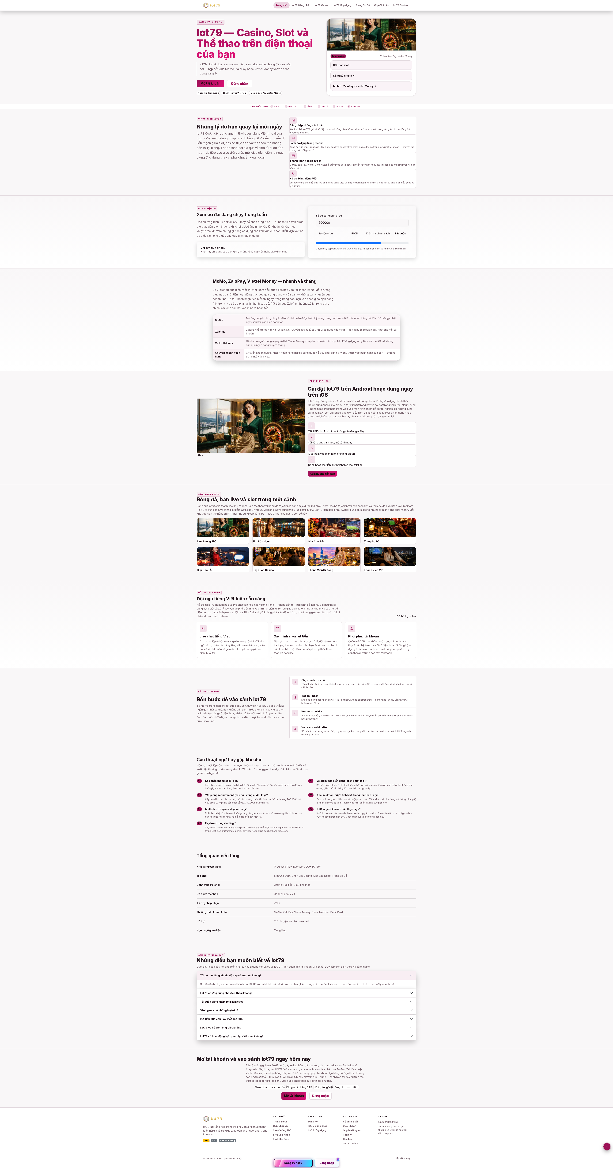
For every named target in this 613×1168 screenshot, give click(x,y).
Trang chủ (281, 5)
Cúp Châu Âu (381, 5)
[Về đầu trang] (606, 1146)
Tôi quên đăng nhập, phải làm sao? (221, 1001)
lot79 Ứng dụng (342, 5)
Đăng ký (313, 1121)
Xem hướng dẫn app (322, 473)
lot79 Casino (322, 5)
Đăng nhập (239, 83)
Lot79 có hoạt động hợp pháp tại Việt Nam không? (231, 1036)
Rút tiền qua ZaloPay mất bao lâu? (221, 1019)
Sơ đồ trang (403, 1158)
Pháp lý (347, 1134)
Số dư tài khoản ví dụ (329, 215)
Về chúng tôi (350, 1121)
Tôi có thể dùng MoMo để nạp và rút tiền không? (230, 975)
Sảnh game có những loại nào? (219, 1010)
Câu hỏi (347, 1139)
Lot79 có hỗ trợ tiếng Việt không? (221, 1027)
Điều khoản (349, 1126)
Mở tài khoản (210, 83)
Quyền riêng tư (352, 1130)
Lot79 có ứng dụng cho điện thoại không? (226, 993)
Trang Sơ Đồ (363, 5)
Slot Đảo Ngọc (281, 1134)
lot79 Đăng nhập (301, 5)
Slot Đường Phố (282, 1130)
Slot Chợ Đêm (281, 1139)
